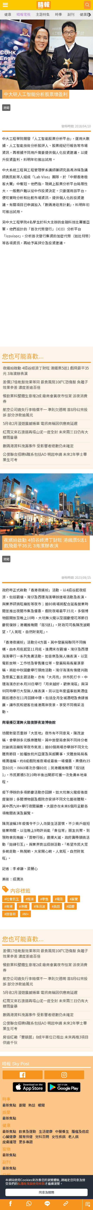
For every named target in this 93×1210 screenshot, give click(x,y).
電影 (60, 899)
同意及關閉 (46, 1192)
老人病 (73, 1136)
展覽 (74, 899)
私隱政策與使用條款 (31, 1183)
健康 (7, 14)
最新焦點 (9, 1105)
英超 (56, 906)
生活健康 (46, 1131)
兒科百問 (42, 1136)
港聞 (6, 107)
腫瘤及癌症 (80, 1131)
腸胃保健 (26, 1136)
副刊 (70, 14)
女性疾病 (59, 1136)
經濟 (30, 899)
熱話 (31, 1105)
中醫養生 (62, 1131)
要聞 (22, 1105)
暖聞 (41, 1105)
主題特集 (43, 14)
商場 (9, 906)
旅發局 (11, 914)
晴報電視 (23, 14)
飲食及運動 (27, 1131)
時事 (58, 14)
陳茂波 (40, 906)
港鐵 (24, 906)
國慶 (71, 906)
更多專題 (26, 1141)
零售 (45, 899)
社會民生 (12, 899)
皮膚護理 (9, 1141)
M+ (26, 914)
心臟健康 (9, 1136)
